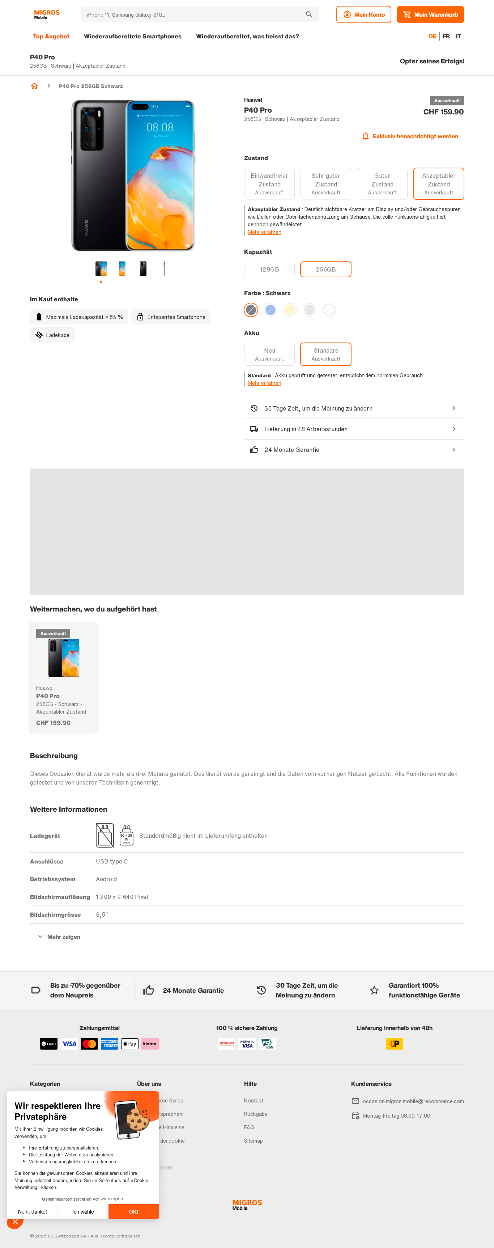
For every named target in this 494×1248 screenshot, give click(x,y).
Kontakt (253, 1100)
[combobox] (190, 14)
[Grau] (309, 310)
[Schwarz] (251, 310)
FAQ (249, 1127)
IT (458, 36)
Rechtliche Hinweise (160, 1127)
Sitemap (253, 1140)
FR (446, 36)
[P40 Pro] (63, 658)
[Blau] (270, 310)
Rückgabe (256, 1114)
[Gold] (290, 310)
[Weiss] (329, 310)
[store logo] (47, 14)
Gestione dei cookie (161, 1140)
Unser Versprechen (159, 1114)
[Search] (309, 14)
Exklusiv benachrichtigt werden (415, 136)
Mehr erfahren (264, 232)
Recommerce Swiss (160, 1100)
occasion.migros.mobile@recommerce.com (413, 1101)
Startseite (34, 85)
